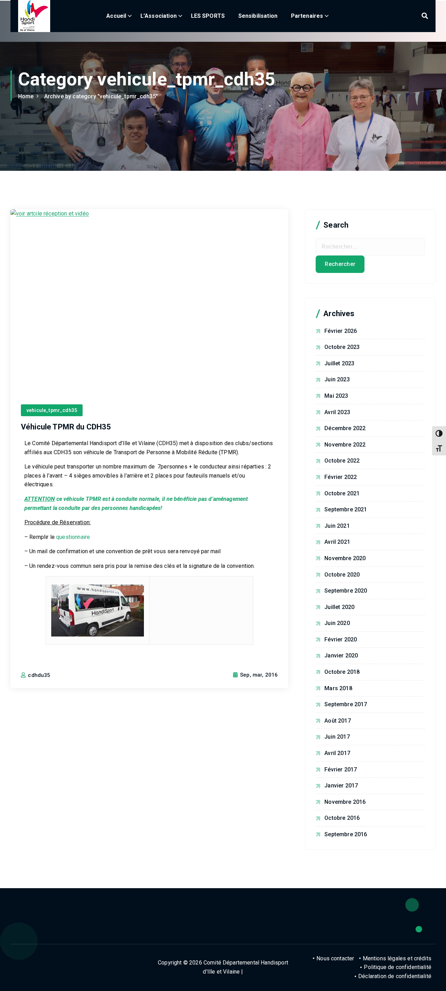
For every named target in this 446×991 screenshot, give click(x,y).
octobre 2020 (342, 574)
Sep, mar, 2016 (258, 675)
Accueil (116, 16)
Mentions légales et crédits (397, 958)
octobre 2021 (342, 493)
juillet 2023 (339, 363)
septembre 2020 (345, 590)
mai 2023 (336, 395)
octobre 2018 (342, 672)
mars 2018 (338, 688)
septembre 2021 (345, 509)
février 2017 (340, 769)
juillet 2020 (339, 607)
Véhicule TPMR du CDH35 (66, 426)
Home (26, 96)
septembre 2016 (345, 834)
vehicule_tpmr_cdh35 (51, 410)
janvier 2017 (341, 785)
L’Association (158, 16)
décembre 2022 (345, 428)
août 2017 (337, 720)
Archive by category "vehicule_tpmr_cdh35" (101, 96)
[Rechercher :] (370, 247)
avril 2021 (337, 542)
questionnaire (73, 537)
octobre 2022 (342, 460)
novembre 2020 (345, 558)
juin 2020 (336, 623)
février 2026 (340, 331)
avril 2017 (337, 753)
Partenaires (307, 16)
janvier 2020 (341, 655)
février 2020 (340, 639)
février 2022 (340, 477)
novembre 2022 (345, 444)
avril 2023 (337, 412)
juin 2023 (336, 379)
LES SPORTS (208, 16)
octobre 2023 (342, 347)
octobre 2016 (342, 818)
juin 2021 (336, 526)
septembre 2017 (345, 704)
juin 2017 (336, 736)
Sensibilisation (257, 16)
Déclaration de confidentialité (394, 976)
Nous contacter (335, 958)
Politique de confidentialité (397, 967)
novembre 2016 (345, 802)
